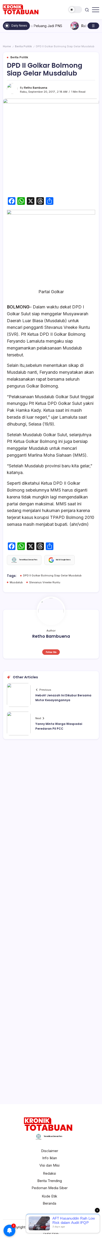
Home (7, 46)
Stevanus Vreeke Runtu (44, 582)
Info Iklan (49, 1158)
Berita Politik (23, 46)
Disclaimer (49, 1151)
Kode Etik (49, 1196)
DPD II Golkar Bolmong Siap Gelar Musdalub (52, 575)
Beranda (49, 1203)
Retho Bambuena (35, 87)
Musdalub (16, 582)
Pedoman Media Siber (50, 1188)
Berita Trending (49, 1180)
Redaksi (49, 1173)
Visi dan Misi (49, 1165)
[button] (75, 9)
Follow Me (51, 652)
